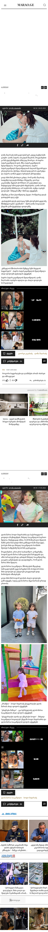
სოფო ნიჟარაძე (30, 798)
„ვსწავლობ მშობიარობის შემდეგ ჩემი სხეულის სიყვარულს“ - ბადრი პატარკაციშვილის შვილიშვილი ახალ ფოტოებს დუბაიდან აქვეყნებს (23, 271)
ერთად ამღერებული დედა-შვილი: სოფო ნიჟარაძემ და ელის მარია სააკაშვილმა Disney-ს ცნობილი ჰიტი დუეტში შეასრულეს (36, 739)
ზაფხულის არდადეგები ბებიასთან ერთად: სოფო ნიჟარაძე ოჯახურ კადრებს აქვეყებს (36, 759)
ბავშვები (4, 87)
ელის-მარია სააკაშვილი (11, 798)
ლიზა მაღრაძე (40, 353)
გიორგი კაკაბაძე (25, 353)
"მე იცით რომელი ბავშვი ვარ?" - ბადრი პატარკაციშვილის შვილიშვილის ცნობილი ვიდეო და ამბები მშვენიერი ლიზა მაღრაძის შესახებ (36, 300)
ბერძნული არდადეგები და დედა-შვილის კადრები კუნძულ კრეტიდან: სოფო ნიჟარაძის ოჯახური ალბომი (36, 779)
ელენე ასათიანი (15, 108)
